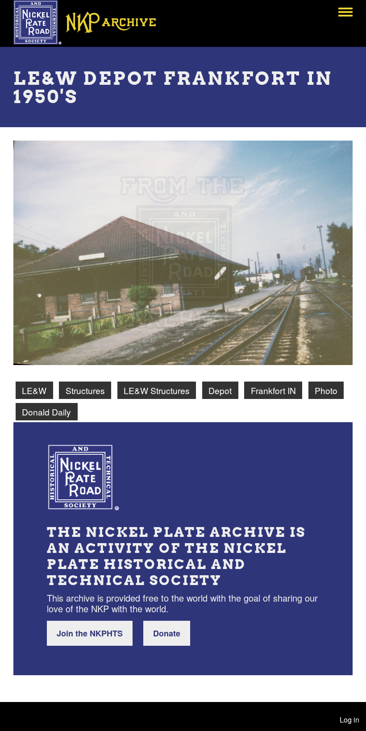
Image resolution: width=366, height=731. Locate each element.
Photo (326, 390)
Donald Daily (46, 412)
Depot (220, 390)
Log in (349, 719)
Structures (85, 390)
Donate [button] (166, 633)
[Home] (91, 22)
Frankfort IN (273, 390)
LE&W (34, 390)
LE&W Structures (157, 390)
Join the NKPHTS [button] (90, 633)
